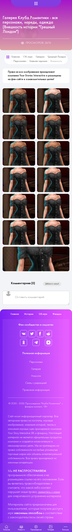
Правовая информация (36, 390)
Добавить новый (52, 284)
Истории (28, 314)
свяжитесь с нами (49, 492)
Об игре (28, 57)
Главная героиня (38, 61)
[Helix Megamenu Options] (36, 3)
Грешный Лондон (57, 57)
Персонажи (19, 61)
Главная (16, 57)
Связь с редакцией (36, 383)
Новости (36, 376)
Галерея (40, 57)
